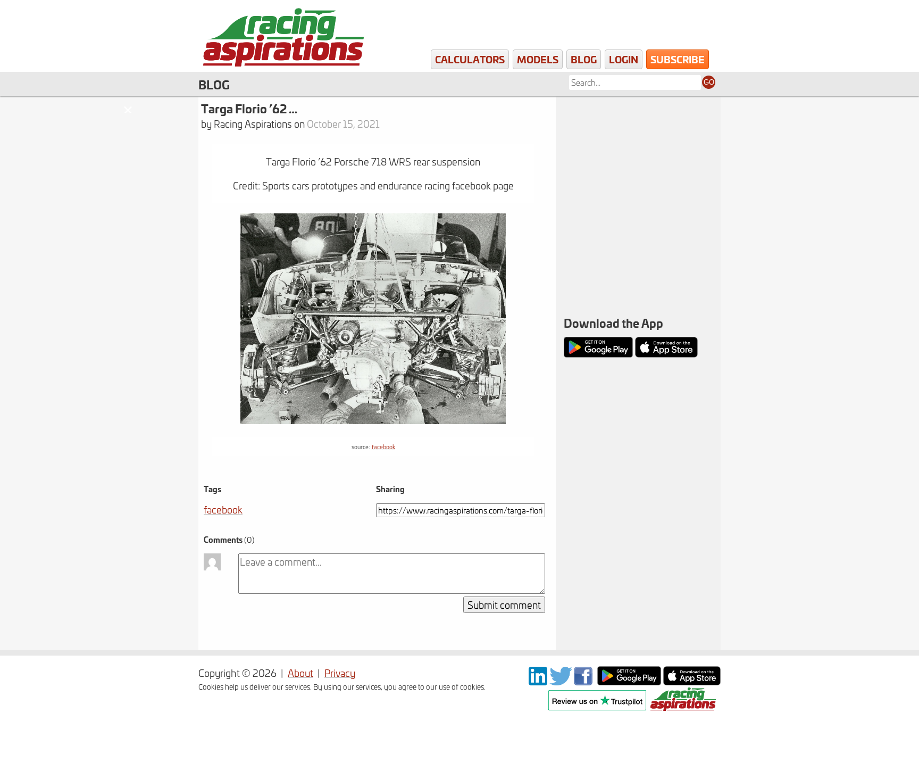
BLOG (584, 59)
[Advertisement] (638, 164)
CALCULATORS (470, 59)
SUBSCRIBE (677, 59)
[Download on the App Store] (692, 681)
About (300, 673)
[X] (560, 681)
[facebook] (584, 681)
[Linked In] (538, 681)
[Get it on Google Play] (629, 681)
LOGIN (623, 59)
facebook (383, 447)
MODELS (537, 59)
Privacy (339, 673)
